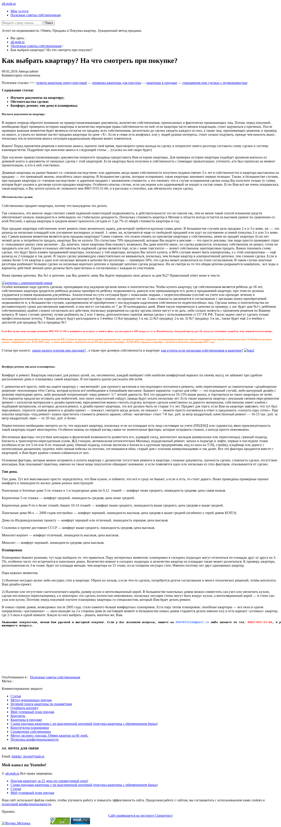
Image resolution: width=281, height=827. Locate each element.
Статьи (16, 696)
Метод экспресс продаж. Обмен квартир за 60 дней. (49, 735)
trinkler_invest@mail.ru (28, 756)
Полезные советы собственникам (36, 15)
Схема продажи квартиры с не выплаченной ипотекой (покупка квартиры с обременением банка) (84, 724)
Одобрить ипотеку (24, 708)
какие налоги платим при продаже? (59, 350)
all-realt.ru (9, 3)
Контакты (18, 716)
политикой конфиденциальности (26, 804)
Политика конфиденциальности (35, 739)
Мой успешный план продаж (32, 712)
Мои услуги (20, 11)
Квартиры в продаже (26, 720)
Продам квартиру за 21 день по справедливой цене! (49, 781)
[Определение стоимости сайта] (60, 823)
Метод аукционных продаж (31, 700)
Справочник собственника (31, 731)
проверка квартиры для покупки (116, 83)
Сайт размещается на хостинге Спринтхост (140, 815)
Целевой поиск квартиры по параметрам (41, 704)
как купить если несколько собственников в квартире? (202, 350)
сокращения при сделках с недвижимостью (214, 83)
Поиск (49, 23)
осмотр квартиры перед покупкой (61, 83)
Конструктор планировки (30, 727)
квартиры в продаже (161, 83)
